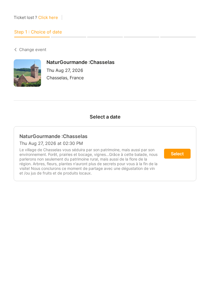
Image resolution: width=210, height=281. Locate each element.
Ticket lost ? (36, 17)
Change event (32, 49)
